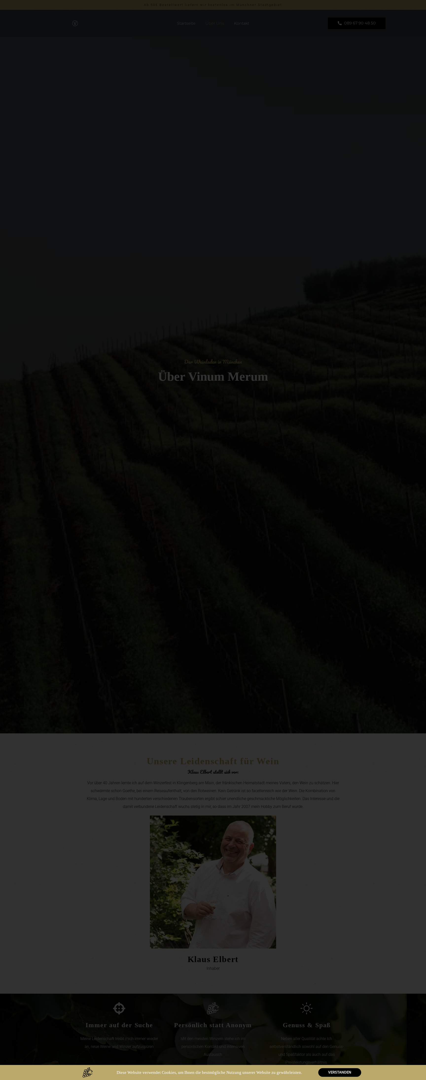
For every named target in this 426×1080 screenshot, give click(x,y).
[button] (339, 1072)
